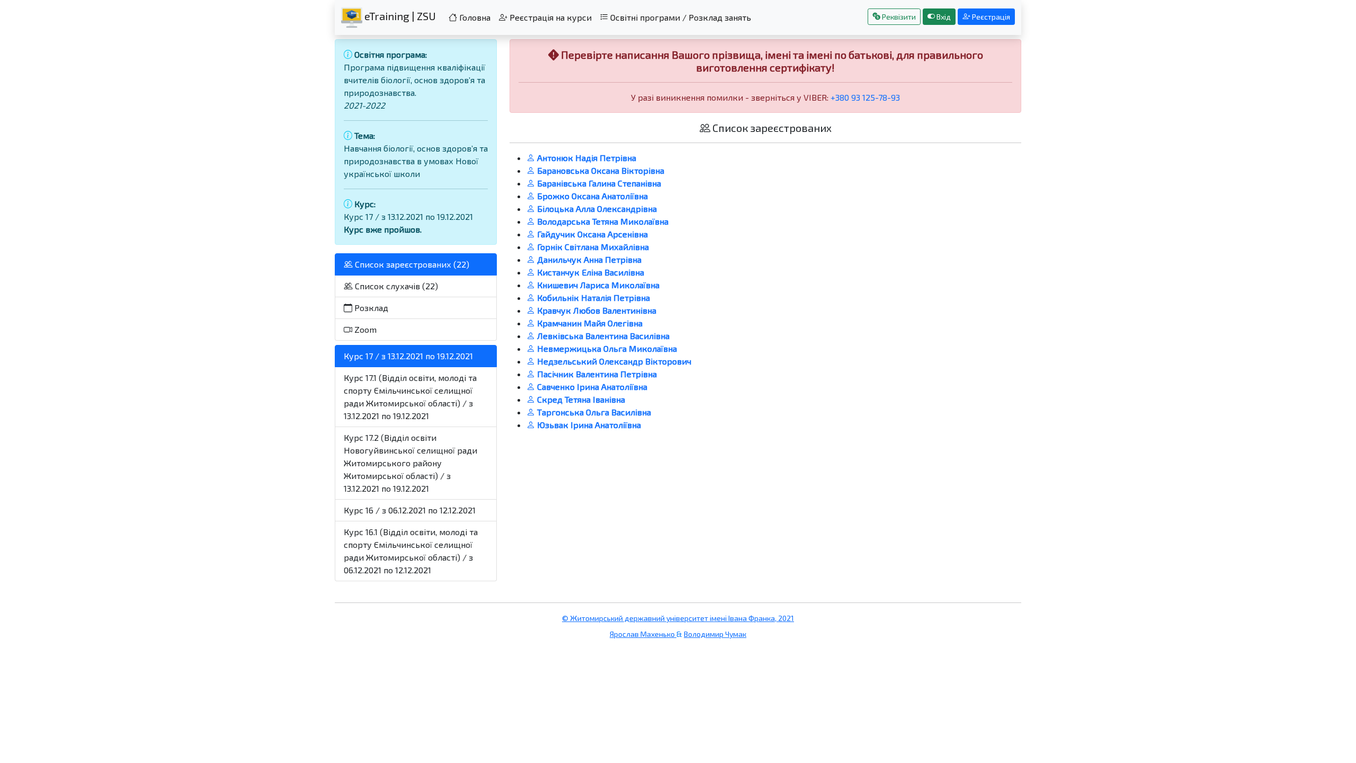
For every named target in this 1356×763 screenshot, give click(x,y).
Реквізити (898, 16)
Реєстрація (990, 16)
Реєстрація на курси (549, 17)
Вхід (943, 16)
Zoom (364, 329)
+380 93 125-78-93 (865, 97)
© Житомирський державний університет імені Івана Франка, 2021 (678, 618)
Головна (473, 17)
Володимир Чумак (715, 633)
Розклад (370, 308)
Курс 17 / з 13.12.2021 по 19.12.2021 (408, 356)
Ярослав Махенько (643, 633)
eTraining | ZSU (399, 16)
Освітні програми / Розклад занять (679, 17)
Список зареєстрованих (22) (411, 264)
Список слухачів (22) (395, 286)
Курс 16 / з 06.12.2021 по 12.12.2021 (410, 510)
